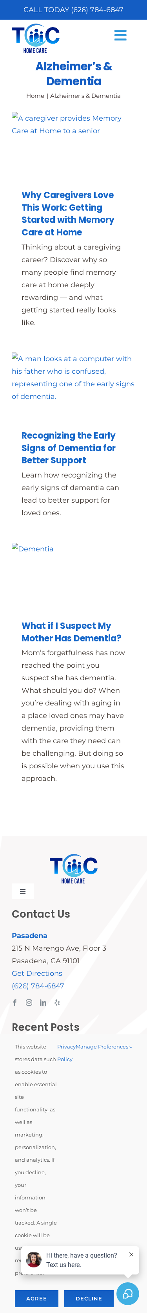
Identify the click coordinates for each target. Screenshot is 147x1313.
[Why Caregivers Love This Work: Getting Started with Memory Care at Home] (73, 144)
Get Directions (37, 973)
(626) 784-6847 (38, 986)
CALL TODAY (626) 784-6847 (73, 10)
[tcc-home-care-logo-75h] (36, 27)
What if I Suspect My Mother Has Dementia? (72, 632)
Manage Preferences (102, 1046)
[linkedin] (43, 1002)
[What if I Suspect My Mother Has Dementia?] (73, 575)
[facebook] (15, 1002)
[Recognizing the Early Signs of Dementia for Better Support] (73, 385)
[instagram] (29, 1002)
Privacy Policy (66, 1052)
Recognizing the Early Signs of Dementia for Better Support (69, 448)
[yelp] (57, 1002)
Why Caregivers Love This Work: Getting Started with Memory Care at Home (68, 214)
